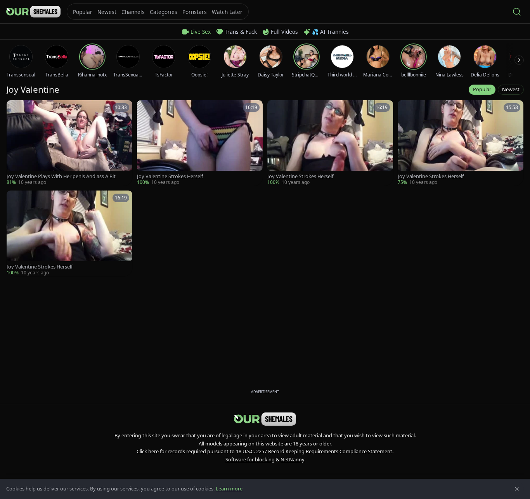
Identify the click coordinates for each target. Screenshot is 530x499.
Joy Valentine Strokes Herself (170, 176)
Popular (482, 89)
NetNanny (293, 459)
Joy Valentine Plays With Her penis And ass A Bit (61, 176)
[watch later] (15, 108)
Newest (511, 89)
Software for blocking (250, 459)
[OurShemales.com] (33, 11)
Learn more (229, 488)
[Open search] (517, 12)
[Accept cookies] (517, 489)
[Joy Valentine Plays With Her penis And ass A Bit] (69, 143)
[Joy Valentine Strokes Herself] (200, 143)
